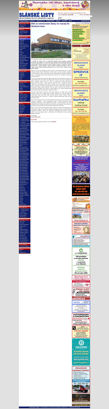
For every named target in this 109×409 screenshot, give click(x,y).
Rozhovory (22, 43)
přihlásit (54, 121)
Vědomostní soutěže (24, 96)
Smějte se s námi (23, 99)
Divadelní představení (24, 86)
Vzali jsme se (22, 235)
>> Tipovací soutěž (24, 126)
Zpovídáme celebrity (24, 60)
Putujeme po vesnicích (24, 46)
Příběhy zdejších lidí (24, 45)
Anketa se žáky (23, 204)
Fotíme (21, 227)
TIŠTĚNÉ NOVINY (50, 21)
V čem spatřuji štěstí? (24, 157)
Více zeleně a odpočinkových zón (79, 39)
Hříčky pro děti (23, 100)
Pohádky (21, 199)
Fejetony (21, 196)
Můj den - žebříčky (23, 213)
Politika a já (22, 187)
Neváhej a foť (22, 189)
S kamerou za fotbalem (24, 246)
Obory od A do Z (23, 25)
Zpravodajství (23, 38)
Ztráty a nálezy (23, 106)
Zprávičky (22, 41)
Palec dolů (22, 223)
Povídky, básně (23, 226)
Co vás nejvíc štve (23, 241)
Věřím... (21, 145)
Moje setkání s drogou (24, 148)
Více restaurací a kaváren (78, 28)
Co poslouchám (23, 151)
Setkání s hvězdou (23, 142)
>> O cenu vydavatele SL (25, 117)
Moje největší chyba (24, 171)
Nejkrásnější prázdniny (24, 178)
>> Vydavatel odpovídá (24, 123)
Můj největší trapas (23, 170)
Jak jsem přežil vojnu (24, 240)
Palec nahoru (22, 221)
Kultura (21, 49)
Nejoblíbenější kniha (24, 182)
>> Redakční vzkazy (24, 119)
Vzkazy (21, 77)
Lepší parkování (76, 37)
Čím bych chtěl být (23, 147)
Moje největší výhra (24, 167)
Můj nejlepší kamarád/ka (25, 137)
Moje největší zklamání (24, 176)
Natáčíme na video (23, 229)
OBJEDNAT (22, 26)
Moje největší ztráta (24, 168)
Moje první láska (23, 184)
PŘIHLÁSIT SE (85, 21)
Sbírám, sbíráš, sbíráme (24, 130)
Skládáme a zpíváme (24, 232)
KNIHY (70, 21)
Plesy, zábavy (22, 85)
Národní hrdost (23, 181)
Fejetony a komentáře (24, 224)
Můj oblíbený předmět (24, 150)
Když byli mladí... (23, 59)
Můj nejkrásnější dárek (24, 179)
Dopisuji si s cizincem (24, 139)
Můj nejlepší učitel (23, 238)
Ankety (21, 34)
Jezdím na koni (23, 136)
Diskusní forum (23, 252)
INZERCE (58, 21)
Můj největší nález (23, 161)
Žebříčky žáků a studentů (25, 125)
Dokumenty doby (23, 55)
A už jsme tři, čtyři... (23, 237)
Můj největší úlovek (23, 128)
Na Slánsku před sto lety (25, 57)
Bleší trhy (21, 111)
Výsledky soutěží (23, 97)
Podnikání (22, 62)
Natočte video (22, 190)
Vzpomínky (22, 72)
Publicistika (22, 40)
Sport (21, 51)
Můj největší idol (23, 140)
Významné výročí (23, 68)
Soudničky (22, 52)
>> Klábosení (22, 122)
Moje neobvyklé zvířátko (24, 134)
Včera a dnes (22, 66)
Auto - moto (22, 105)
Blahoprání (22, 74)
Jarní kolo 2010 (23, 216)
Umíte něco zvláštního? (24, 195)
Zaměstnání (22, 108)
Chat (21, 250)
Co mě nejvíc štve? (23, 156)
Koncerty (21, 83)
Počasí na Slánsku (23, 32)
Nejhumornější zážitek (24, 162)
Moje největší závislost (24, 159)
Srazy (21, 79)
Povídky (21, 198)
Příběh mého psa (23, 131)
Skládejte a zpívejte (24, 193)
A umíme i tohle (23, 233)
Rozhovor (22, 203)
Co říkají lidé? (22, 48)
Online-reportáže (23, 65)
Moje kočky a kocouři (24, 133)
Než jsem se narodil (24, 173)
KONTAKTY (32, 21)
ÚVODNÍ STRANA (24, 21)
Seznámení (22, 109)
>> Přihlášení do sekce (24, 209)
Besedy (21, 89)
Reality (21, 113)
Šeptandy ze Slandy (24, 63)
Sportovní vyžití (76, 35)
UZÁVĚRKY (64, 21)
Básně (21, 201)
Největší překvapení (24, 164)
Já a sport (22, 185)
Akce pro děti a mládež (77, 33)
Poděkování (22, 76)
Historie (21, 54)
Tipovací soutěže (23, 94)
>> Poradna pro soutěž (24, 120)
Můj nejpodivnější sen (24, 175)
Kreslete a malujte (23, 192)
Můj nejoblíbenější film (24, 153)
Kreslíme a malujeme (24, 230)
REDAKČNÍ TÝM (41, 21)
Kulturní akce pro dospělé (78, 30)
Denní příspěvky (23, 215)
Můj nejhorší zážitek (24, 165)
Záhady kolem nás (23, 144)
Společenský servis (24, 31)
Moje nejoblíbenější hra (24, 154)
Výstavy (21, 88)
